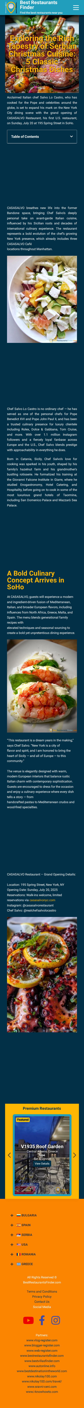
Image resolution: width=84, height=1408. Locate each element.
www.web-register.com (42, 1350)
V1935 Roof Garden (42, 1146)
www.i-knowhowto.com (42, 1392)
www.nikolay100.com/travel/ (42, 1381)
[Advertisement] (42, 173)
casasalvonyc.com (42, 900)
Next (74, 1155)
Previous (10, 1155)
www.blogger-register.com (42, 1345)
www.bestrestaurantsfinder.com (42, 1356)
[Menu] (76, 8)
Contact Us (41, 1302)
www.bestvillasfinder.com (42, 1361)
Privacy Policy (42, 1296)
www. (42, 1366)
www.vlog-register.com (41, 1340)
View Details (42, 1163)
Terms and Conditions (42, 1291)
